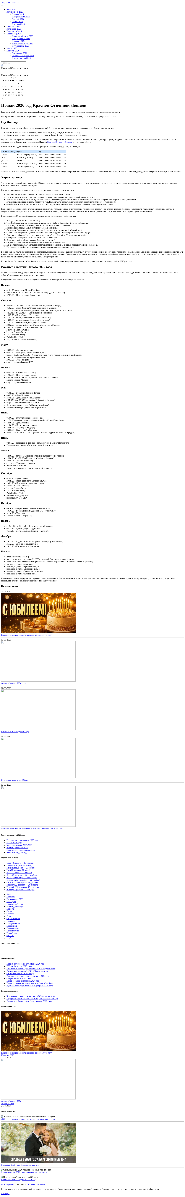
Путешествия (13, 931)
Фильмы (10, 935)
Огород (10, 911)
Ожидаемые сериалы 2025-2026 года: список (27, 971)
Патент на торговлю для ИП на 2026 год (25, 964)
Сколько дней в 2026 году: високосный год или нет (25, 1172)
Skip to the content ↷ (10, 2)
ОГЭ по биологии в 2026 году (20, 973)
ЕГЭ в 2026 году (14, 842)
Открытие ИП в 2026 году (19, 978)
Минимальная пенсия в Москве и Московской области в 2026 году (32, 828)
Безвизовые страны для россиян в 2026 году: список (31, 969)
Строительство (13, 918)
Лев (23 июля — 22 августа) (19, 872)
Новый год (12, 933)
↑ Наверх (5, 1193)
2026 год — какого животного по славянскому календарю (28, 1119)
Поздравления (13, 923)
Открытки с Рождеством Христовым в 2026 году (29, 1001)
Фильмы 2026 (7, 1103)
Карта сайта (41, 1184)
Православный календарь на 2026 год (18, 1179)
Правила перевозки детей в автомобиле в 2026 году (30, 983)
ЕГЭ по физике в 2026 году (19, 966)
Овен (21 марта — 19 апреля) (20, 863)
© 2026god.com (8, 1184)
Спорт (9, 916)
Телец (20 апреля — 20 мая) (19, 865)
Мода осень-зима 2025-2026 (19, 845)
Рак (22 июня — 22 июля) (18, 870)
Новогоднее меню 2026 (17, 847)
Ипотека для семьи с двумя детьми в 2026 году (28, 976)
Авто (9, 894)
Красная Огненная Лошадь (59, 142)
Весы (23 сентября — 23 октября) (22, 877)
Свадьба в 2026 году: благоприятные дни (20, 1165)
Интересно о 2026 (15, 899)
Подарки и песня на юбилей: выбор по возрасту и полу (26, 635)
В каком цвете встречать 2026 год (22, 840)
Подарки (11, 921)
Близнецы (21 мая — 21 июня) (21, 868)
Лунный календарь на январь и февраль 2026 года (30, 986)
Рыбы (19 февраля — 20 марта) (21, 889)
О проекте (30, 1184)
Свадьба (10, 914)
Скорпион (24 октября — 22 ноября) (23, 880)
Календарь (11, 901)
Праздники (12, 926)
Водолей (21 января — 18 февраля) (23, 887)
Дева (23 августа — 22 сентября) (22, 875)
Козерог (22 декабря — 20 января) (22, 885)
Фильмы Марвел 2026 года (13, 683)
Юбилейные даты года (17, 852)
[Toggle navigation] (2, 5)
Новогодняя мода (15, 906)
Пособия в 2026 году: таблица (15, 731)
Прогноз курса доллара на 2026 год (23, 981)
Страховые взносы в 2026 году (15, 780)
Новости (10, 909)
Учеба (9, 938)
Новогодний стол (15, 904)
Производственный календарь (21, 850)
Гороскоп (11, 897)
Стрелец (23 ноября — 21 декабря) (22, 882)
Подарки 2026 (7, 1055)
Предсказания (13, 928)
